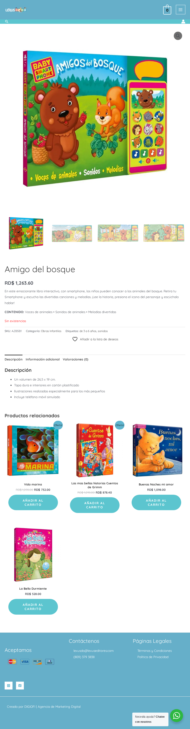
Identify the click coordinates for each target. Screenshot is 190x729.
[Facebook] (20, 685)
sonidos (103, 331)
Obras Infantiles (51, 331)
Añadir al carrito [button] (33, 502)
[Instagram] (9, 685)
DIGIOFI (29, 706)
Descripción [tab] (13, 359)
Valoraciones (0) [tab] (75, 359)
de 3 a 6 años (87, 331)
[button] (7, 21)
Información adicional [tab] (43, 359)
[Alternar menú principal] (180, 9)
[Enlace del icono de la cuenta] (183, 21)
